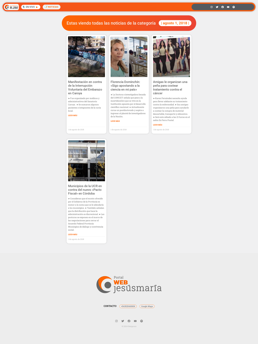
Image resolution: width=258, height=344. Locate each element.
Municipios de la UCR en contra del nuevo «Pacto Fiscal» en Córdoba (85, 189)
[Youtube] (228, 7)
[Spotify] (233, 7)
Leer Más (72, 115)
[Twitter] (217, 7)
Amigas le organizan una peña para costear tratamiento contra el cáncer (170, 87)
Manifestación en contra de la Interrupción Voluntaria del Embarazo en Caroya (85, 87)
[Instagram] (211, 7)
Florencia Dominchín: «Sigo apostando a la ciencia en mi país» (125, 85)
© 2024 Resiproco (129, 326)
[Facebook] (222, 7)
